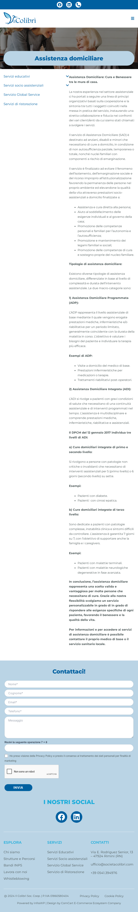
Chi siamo (12, 852)
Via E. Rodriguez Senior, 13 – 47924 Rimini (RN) (112, 854)
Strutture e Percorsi (19, 859)
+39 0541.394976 (104, 873)
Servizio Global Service (22, 94)
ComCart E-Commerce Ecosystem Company (91, 903)
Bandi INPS (13, 865)
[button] (132, 18)
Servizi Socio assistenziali (67, 859)
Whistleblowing (16, 878)
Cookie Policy (114, 896)
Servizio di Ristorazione (65, 872)
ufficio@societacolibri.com (112, 864)
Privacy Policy (44, 755)
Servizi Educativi (60, 852)
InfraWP (39, 903)
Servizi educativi (17, 76)
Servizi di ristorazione (21, 104)
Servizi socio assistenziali (23, 85)
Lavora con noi (15, 872)
